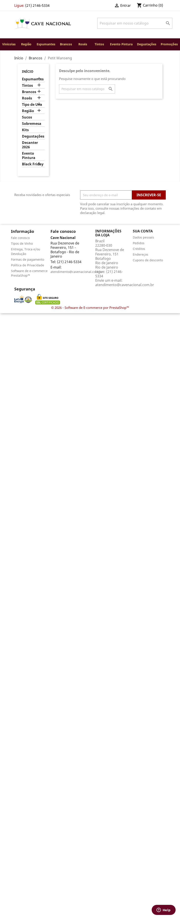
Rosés (82, 44)
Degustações (146, 44)
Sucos (27, 117)
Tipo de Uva (32, 104)
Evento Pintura (121, 44)
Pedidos (138, 243)
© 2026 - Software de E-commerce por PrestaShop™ (90, 307)
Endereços (140, 254)
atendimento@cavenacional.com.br (76, 272)
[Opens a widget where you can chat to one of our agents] (163, 910)
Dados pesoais (143, 237)
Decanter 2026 (30, 144)
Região (26, 44)
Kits (25, 130)
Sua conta (143, 231)
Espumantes (46, 44)
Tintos (99, 44)
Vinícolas (9, 44)
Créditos (139, 249)
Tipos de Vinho (22, 243)
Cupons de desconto (148, 260)
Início (27, 71)
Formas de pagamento (27, 259)
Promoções (169, 44)
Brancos (66, 44)
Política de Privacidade (27, 265)
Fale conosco (20, 238)
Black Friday (32, 164)
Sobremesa (31, 123)
